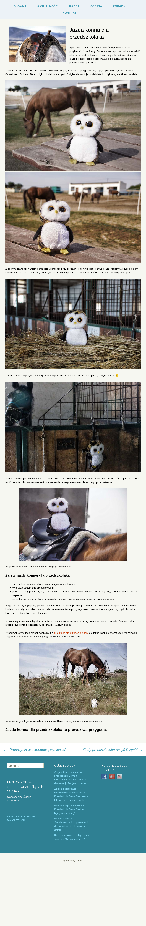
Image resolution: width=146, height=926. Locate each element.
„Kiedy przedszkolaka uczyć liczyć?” (111, 750)
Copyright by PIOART (73, 860)
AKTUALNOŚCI (47, 6)
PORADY (119, 6)
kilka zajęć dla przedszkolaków (71, 632)
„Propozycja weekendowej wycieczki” (35, 750)
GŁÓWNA (20, 6)
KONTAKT (69, 12)
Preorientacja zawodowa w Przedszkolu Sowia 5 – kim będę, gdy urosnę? (69, 809)
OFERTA (96, 6)
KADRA (74, 6)
